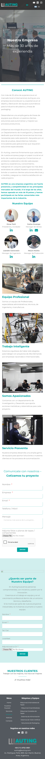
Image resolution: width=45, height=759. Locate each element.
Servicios (9, 711)
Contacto (9, 721)
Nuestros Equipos (7, 707)
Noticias (9, 717)
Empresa (7, 492)
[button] (27, 5)
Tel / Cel (5, 630)
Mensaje (6, 517)
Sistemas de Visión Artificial (30, 720)
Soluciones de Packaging (30, 723)
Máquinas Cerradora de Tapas (28, 712)
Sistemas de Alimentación (30, 716)
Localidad (6, 638)
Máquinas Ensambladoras (30, 708)
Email (5, 501)
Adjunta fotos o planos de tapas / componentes (18, 532)
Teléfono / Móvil (9, 509)
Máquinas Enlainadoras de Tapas (29, 704)
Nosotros (9, 714)
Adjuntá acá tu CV (9, 647)
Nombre (6, 484)
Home (9, 702)
